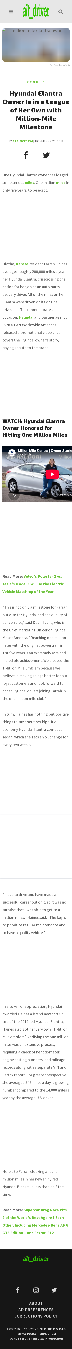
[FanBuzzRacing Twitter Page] (54, 1290)
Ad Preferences (35, 1309)
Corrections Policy (36, 1316)
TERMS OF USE (47, 1334)
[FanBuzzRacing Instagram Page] (37, 1290)
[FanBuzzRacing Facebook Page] (18, 1290)
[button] (11, 11)
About (36, 1303)
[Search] (60, 11)
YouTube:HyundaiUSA (60, 65)
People (36, 82)
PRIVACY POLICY (26, 1334)
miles (29, 182)
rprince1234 (23, 141)
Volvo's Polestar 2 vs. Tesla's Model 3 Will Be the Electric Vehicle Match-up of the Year (33, 584)
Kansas (22, 263)
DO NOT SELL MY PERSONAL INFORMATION (36, 1338)
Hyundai (26, 317)
